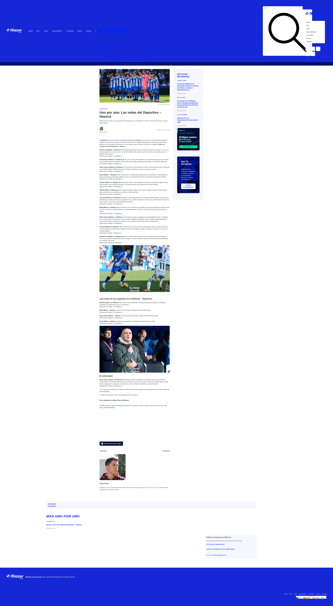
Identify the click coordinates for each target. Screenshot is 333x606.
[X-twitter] (117, 31)
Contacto (88, 31)
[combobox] (272, 7)
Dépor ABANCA (57, 31)
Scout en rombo (182, 114)
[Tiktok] (122, 31)
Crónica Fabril (182, 80)
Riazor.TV (107, 64)
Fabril (46, 31)
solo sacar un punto (113, 142)
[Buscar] (288, 32)
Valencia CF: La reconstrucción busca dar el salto (187, 120)
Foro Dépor (70, 31)
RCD (37, 31)
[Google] (324, 577)
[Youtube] (101, 31)
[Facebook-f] (127, 31)
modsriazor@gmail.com (219, 555)
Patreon (79, 31)
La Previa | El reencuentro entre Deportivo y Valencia (130, 64)
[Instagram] (111, 31)
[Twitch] (106, 31)
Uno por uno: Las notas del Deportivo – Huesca (64, 525)
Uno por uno (103, 109)
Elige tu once (181, 97)
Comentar (166, 451)
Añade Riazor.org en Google (112, 443)
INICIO (31, 31)
